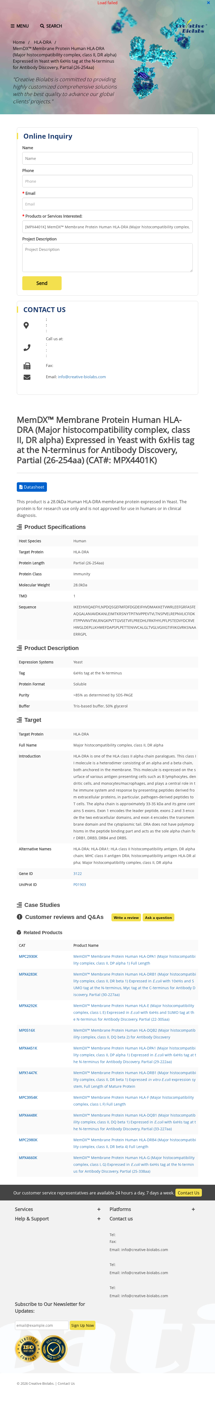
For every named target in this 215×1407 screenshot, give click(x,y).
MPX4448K (28, 1115)
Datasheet (34, 487)
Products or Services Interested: (52, 216)
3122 (77, 873)
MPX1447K (28, 1072)
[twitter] (178, 1383)
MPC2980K (28, 1139)
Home (19, 42)
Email (28, 193)
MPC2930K (28, 956)
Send (41, 283)
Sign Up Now (82, 1325)
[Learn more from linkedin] (191, 1383)
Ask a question (158, 918)
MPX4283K (28, 974)
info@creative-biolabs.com (82, 376)
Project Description (39, 238)
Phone (28, 170)
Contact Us (189, 1193)
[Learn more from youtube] (165, 1397)
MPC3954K (28, 1097)
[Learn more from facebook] (165, 1383)
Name (27, 147)
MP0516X (27, 1030)
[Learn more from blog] (178, 1397)
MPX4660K (28, 1157)
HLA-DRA (42, 42)
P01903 (79, 884)
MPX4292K (28, 1005)
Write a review (126, 918)
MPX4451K (28, 1048)
